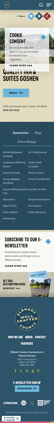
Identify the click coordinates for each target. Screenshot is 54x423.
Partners (27, 344)
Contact (40, 337)
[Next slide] (52, 45)
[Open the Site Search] (41, 5)
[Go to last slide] (1, 45)
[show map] (39, 16)
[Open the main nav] (50, 5)
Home (20, 16)
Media (29, 337)
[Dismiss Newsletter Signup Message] (48, 241)
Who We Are (15, 337)
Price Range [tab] (27, 141)
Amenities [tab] (21, 132)
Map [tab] (38, 132)
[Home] (7, 5)
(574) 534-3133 (11, 110)
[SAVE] (31, 16)
